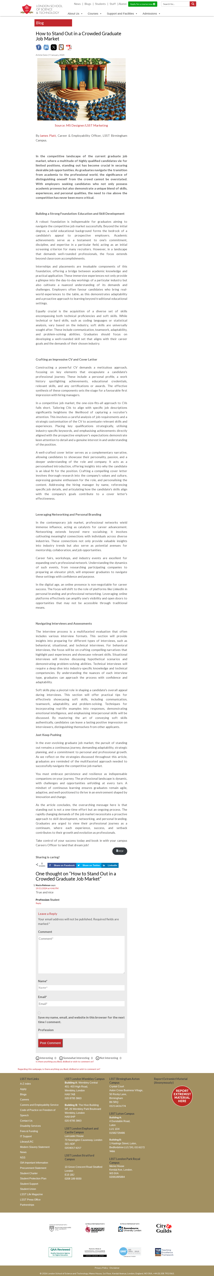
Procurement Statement (33, 1168)
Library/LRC (27, 1141)
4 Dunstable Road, (119, 1121)
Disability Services (30, 1126)
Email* (42, 997)
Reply (38, 903)
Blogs (88, 3)
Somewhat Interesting (78, 1058)
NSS (22, 1157)
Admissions (150, 13)
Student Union (28, 1189)
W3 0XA (114, 1173)
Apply (23, 1089)
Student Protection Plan (33, 1178)
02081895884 (117, 1177)
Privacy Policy (101, 1267)
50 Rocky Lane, (118, 1094)
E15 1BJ (69, 1174)
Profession (46, 1030)
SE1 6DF (70, 1144)
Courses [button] (93, 13)
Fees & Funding (29, 1131)
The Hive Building (82, 1105)
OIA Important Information (34, 1162)
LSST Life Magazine (31, 1194)
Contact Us (26, 1120)
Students (100, 3)
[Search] (193, 4)
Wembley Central (81, 1082)
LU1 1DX (114, 1129)
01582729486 (117, 1133)
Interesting (47, 1058)
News (77, 3)
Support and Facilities (120, 13)
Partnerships (27, 1204)
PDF (121, 851)
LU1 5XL (129, 1147)
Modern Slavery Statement (35, 1147)
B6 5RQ (113, 1102)
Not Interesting (110, 1058)
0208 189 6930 (73, 1178)
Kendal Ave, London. (121, 1169)
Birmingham (116, 1098)
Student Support (29, 1183)
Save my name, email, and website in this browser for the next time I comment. (81, 1020)
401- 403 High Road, (76, 1086)
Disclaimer (115, 1267)
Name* (42, 981)
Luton (112, 1125)
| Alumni (122, 3)
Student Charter (29, 1173)
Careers (24, 1099)
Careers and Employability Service (39, 1105)
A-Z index (25, 1083)
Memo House (116, 1166)
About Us (73, 13)
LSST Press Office (30, 1199)
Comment (45, 931)
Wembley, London (75, 1090)
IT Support (26, 1136)
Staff (113, 3)
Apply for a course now (141, 4)
